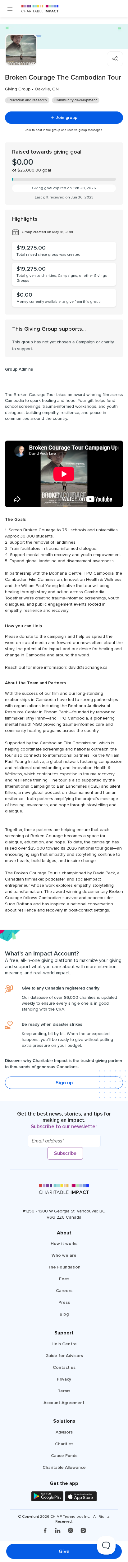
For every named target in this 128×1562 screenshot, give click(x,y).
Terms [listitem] (64, 1391)
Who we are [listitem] (64, 1255)
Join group (66, 117)
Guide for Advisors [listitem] (64, 1355)
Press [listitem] (64, 1302)
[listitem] (45, 1531)
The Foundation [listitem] (64, 1267)
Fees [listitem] (64, 1278)
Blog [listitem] (64, 1314)
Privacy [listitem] (64, 1379)
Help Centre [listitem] (64, 1344)
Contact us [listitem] (64, 1367)
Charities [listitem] (64, 1444)
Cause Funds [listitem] (64, 1455)
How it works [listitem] (64, 1243)
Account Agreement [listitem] (64, 1402)
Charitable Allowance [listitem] (64, 1467)
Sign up (64, 1083)
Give (64, 1551)
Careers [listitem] (64, 1290)
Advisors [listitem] (64, 1432)
